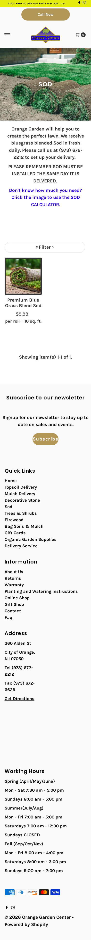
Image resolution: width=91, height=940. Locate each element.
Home (11, 480)
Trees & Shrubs (21, 513)
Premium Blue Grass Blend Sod (23, 302)
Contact (13, 611)
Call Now (45, 14)
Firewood (14, 519)
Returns (13, 578)
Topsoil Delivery (21, 487)
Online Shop (17, 597)
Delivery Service (21, 546)
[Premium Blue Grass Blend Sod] (23, 276)
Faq (8, 617)
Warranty (14, 584)
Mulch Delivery (20, 493)
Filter (45, 247)
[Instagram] (84, 3)
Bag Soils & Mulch (24, 526)
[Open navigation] (7, 35)
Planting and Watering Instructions (41, 591)
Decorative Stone (22, 500)
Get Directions (19, 698)
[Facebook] (79, 3)
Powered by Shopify (26, 924)
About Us (14, 571)
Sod (8, 506)
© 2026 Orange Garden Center (38, 917)
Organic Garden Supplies (31, 539)
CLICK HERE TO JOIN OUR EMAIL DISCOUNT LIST (37, 3)
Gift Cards (15, 532)
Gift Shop (14, 604)
